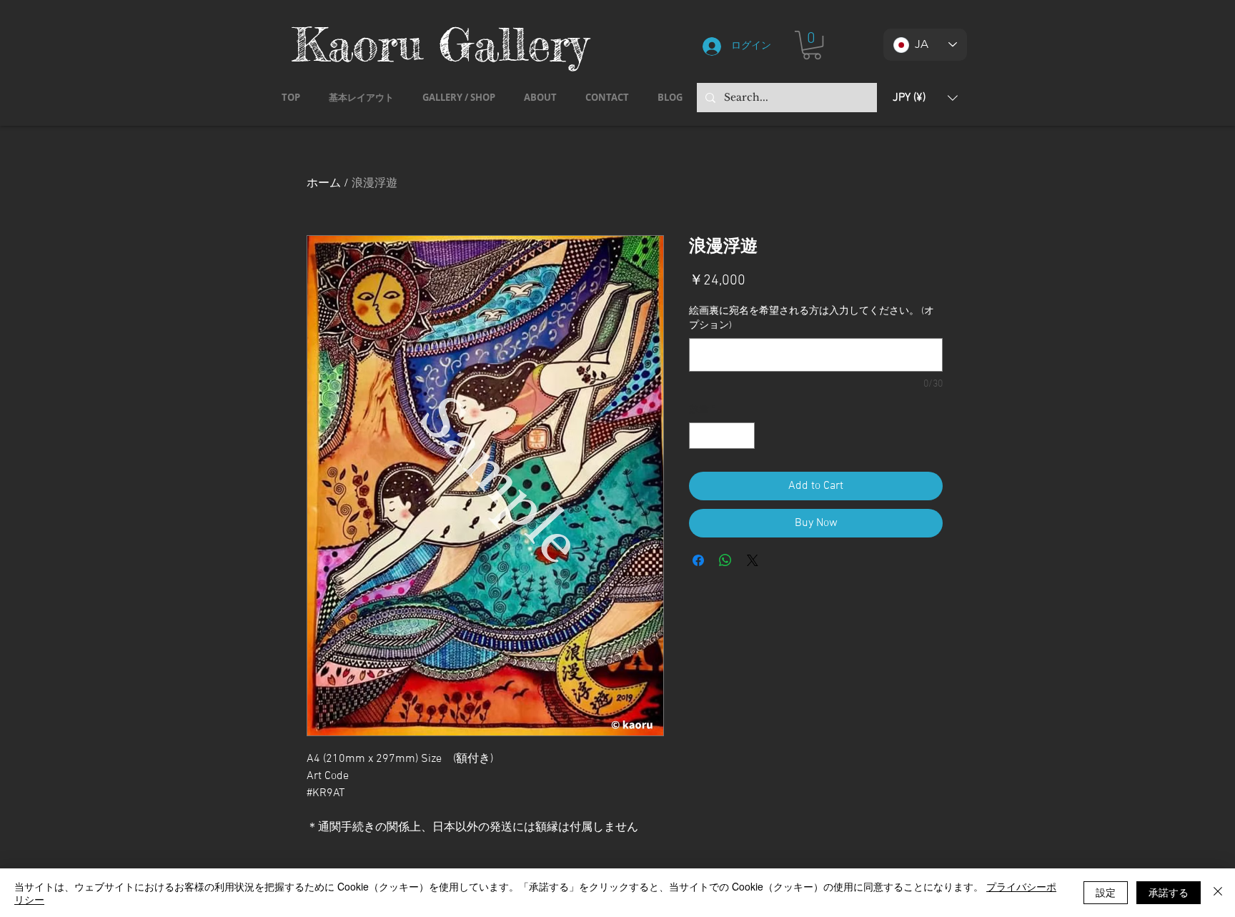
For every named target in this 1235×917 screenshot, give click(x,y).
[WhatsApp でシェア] (725, 560)
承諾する (1169, 892)
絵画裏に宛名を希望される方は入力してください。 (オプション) (811, 318)
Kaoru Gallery (440, 44)
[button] (812, 45)
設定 (1106, 892)
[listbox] (925, 97)
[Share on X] (752, 560)
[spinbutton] (722, 435)
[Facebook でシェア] (698, 560)
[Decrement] (700, 435)
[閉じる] (1217, 893)
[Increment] (744, 435)
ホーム (324, 184)
